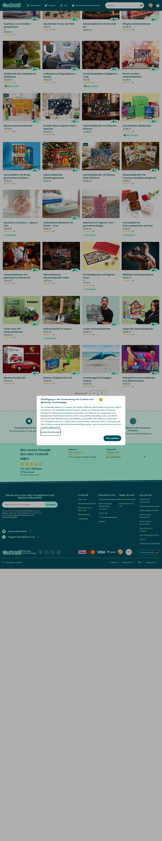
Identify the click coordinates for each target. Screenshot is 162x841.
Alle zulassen (112, 438)
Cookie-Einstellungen (51, 432)
